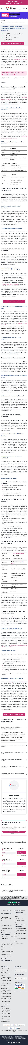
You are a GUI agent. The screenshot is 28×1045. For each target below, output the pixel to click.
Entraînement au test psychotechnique (6, 933)
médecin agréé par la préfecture (10, 284)
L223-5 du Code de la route (12, 104)
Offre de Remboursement (7, 1038)
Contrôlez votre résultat (21, 991)
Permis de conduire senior (7, 951)
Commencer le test (13, 831)
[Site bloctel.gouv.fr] (17, 1028)
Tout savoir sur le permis (7, 943)
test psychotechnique (10, 617)
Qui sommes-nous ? (6, 1010)
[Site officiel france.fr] (11, 1028)
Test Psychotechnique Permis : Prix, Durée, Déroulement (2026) (13, 891)
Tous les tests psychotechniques (5, 967)
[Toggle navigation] (1, 8)
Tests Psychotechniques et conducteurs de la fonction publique (21, 930)
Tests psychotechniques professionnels (21, 925)
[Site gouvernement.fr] (14, 1025)
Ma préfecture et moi (20, 918)
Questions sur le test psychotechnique (20, 911)
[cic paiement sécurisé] (21, 986)
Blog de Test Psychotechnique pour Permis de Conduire (7, 960)
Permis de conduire (6, 941)
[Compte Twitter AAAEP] (14, 1043)
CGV (12, 1036)
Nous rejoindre (5, 1011)
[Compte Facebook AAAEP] (9, 1043)
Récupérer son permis (6, 910)
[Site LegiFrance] (6, 1025)
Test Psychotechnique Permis (6, 914)
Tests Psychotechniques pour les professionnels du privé (20, 935)
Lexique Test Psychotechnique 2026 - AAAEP (6, 919)
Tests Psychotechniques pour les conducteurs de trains (20, 940)
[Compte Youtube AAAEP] (16, 1043)
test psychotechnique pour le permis (18, 682)
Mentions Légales (6, 1036)
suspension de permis (20, 59)
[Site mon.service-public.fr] (21, 1025)
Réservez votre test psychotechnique (12, 43)
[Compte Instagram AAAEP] (11, 1043)
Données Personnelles (19, 1036)
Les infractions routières (7, 956)
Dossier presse (5, 1008)
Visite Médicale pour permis (20, 915)
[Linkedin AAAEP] (19, 1043)
